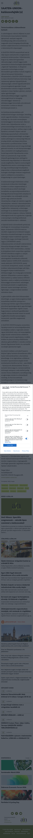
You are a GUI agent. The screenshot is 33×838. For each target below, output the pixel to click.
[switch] (27, 419)
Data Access (16, 451)
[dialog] (16, 419)
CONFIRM (10, 445)
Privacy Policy (25, 451)
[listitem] (16, 415)
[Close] (29, 387)
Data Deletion (7, 451)
